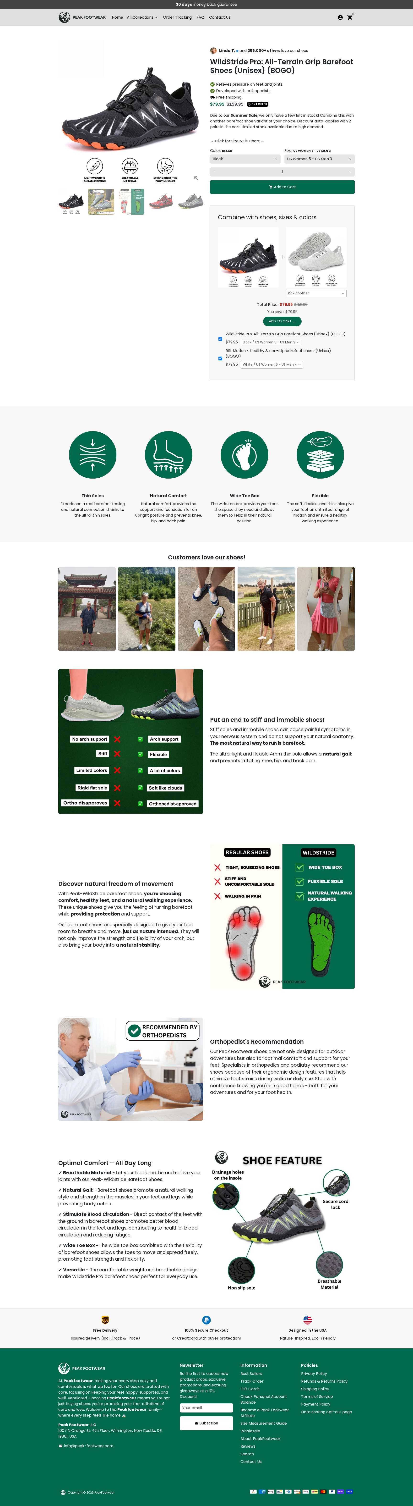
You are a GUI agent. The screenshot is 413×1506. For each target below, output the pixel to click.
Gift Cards (250, 1389)
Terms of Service (317, 1396)
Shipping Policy (315, 1389)
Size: (307, 150)
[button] (197, 650)
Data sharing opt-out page (326, 1412)
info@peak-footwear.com (86, 1446)
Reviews (247, 1446)
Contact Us (219, 17)
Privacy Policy (314, 1373)
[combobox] (316, 293)
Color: (221, 150)
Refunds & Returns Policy (324, 1381)
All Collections (142, 17)
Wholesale (250, 1431)
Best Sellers (251, 1373)
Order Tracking (177, 17)
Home (117, 17)
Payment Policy (315, 1404)
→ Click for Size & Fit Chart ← (237, 141)
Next (196, 112)
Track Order (252, 1381)
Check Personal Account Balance (263, 1399)
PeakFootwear (104, 1492)
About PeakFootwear (260, 1438)
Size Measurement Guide (263, 1423)
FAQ (200, 17)
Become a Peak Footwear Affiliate (264, 1412)
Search (247, 1454)
